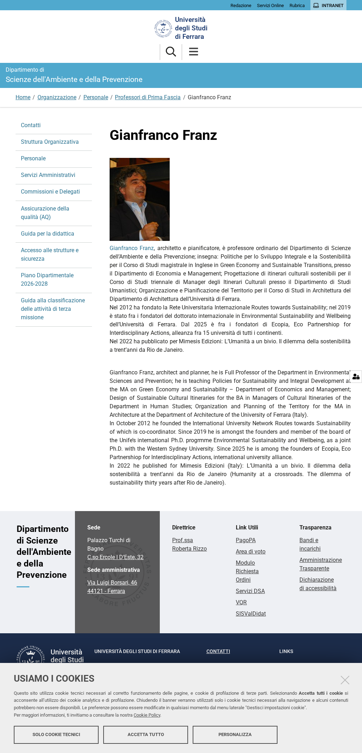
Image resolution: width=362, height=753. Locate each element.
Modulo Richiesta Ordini (247, 571)
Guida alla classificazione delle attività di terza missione (53, 309)
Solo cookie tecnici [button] (56, 734)
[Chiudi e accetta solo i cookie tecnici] (345, 680)
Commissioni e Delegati (50, 191)
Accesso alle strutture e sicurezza (49, 254)
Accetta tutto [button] (146, 734)
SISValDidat (251, 613)
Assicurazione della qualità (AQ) (45, 212)
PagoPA (246, 540)
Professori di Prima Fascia (148, 97)
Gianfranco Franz (132, 248)
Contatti (31, 125)
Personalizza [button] (235, 734)
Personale (95, 97)
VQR (241, 602)
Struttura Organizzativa (50, 141)
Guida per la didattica (47, 233)
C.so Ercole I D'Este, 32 (115, 557)
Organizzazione (56, 97)
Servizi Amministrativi (48, 175)
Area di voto (250, 551)
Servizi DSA (250, 591)
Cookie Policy (147, 715)
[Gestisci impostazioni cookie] (356, 376)
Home (23, 97)
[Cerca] (171, 52)
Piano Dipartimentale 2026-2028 (47, 279)
